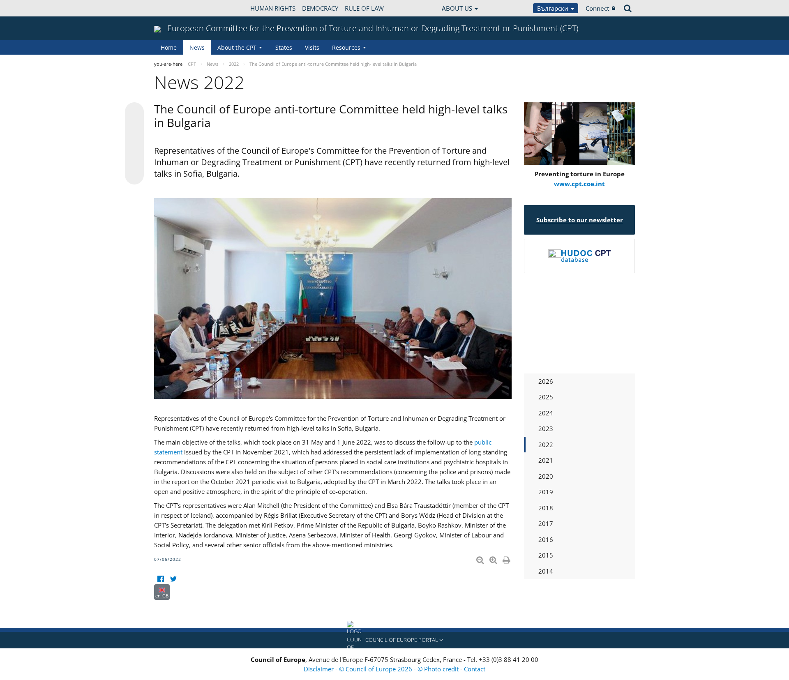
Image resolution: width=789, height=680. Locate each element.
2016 (545, 539)
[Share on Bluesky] (134, 112)
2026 (545, 381)
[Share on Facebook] (134, 144)
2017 (545, 523)
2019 (545, 492)
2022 (545, 444)
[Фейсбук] (160, 579)
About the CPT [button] (236, 47)
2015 (545, 555)
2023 (545, 428)
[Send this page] (134, 175)
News (197, 47)
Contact (474, 669)
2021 (545, 460)
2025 (545, 397)
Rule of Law (364, 8)
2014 (545, 571)
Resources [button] (346, 47)
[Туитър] (173, 579)
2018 (545, 508)
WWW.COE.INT (174, 8)
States (283, 47)
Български (553, 8)
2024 (545, 413)
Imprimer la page (507, 558)
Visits (312, 47)
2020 (545, 476)
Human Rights (272, 8)
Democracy (320, 8)
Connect (597, 8)
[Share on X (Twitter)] (134, 128)
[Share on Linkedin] (134, 159)
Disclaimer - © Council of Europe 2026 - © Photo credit (382, 669)
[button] (394, 640)
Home (169, 47)
